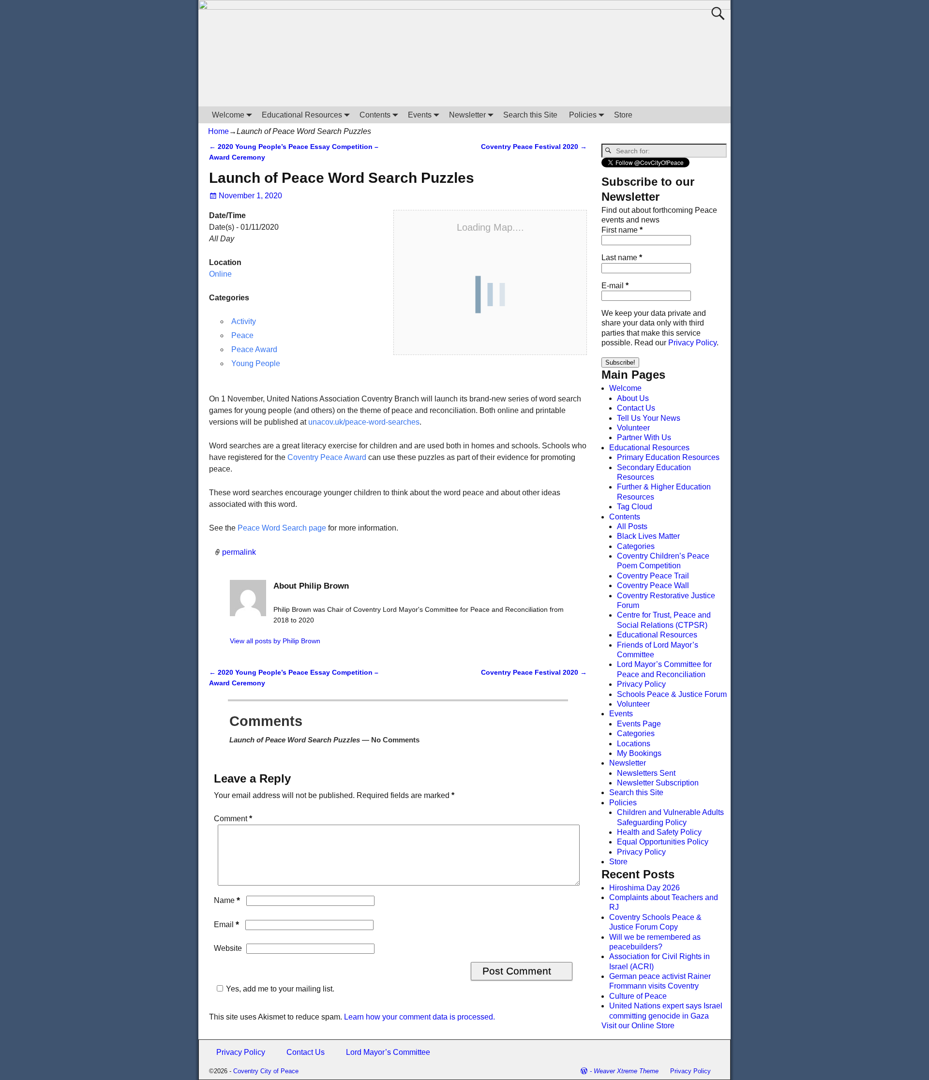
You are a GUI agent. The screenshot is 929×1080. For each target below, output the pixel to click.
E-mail (615, 285)
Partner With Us (644, 437)
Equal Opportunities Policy (662, 842)
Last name (621, 257)
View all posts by (275, 641)
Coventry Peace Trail (653, 576)
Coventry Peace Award (326, 457)
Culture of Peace (638, 996)
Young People (255, 363)
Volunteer (633, 428)
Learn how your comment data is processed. (419, 1017)
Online (220, 274)
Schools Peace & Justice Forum (672, 694)
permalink (239, 552)
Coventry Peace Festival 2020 (534, 146)
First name (622, 230)
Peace (242, 335)
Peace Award (254, 349)
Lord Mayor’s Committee (388, 1052)
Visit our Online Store (637, 1025)
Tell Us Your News (648, 418)
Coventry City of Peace (266, 1071)
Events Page (639, 724)
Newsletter (467, 115)
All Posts (632, 526)
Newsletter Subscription (658, 783)
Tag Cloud (634, 507)
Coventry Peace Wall (653, 585)
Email (226, 924)
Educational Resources (302, 115)
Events (420, 115)
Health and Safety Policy (659, 832)
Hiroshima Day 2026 (644, 888)
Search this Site (530, 115)
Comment (233, 818)
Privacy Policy (692, 343)
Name (227, 900)
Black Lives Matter (648, 536)
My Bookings (639, 753)
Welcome (228, 115)
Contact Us (636, 408)
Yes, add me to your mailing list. (280, 989)
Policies (583, 115)
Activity (243, 321)
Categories (636, 546)
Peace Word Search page (282, 528)
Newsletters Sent (646, 773)
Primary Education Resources (668, 457)
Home (218, 131)
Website (228, 948)
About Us (633, 398)
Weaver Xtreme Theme (626, 1071)
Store (623, 115)
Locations (633, 744)
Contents (375, 115)
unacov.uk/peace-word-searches (364, 422)
